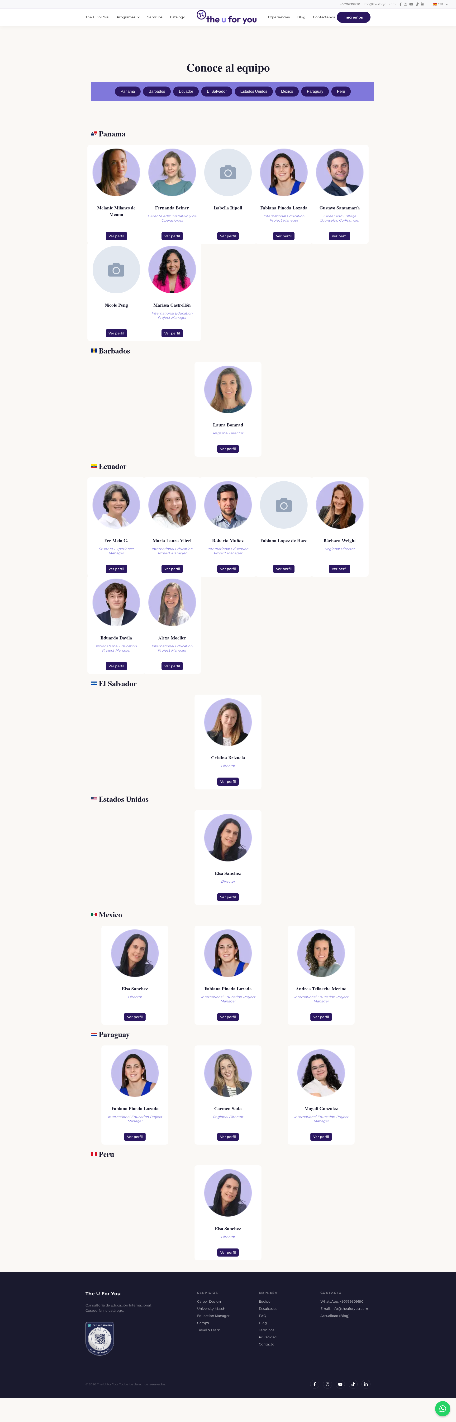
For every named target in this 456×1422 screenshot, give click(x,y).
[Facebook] (314, 1384)
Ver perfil (116, 236)
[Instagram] (327, 1384)
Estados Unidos (253, 91)
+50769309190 (350, 4)
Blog (301, 17)
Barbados (157, 91)
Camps (203, 1323)
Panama (128, 91)
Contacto (266, 1344)
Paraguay (315, 91)
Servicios (154, 17)
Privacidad (267, 1337)
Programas (126, 17)
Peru (341, 91)
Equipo (265, 1301)
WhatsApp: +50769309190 (341, 1301)
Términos (266, 1330)
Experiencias (279, 17)
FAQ (262, 1316)
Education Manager (213, 1316)
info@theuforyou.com (380, 4)
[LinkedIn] (365, 1384)
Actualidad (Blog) (335, 1316)
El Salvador (217, 91)
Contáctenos (324, 17)
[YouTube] (340, 1384)
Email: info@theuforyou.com (344, 1308)
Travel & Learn (208, 1330)
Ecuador (186, 91)
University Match (211, 1308)
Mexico (287, 91)
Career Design (209, 1301)
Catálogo (177, 17)
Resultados (268, 1308)
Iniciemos (353, 17)
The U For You (97, 17)
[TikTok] (353, 1384)
